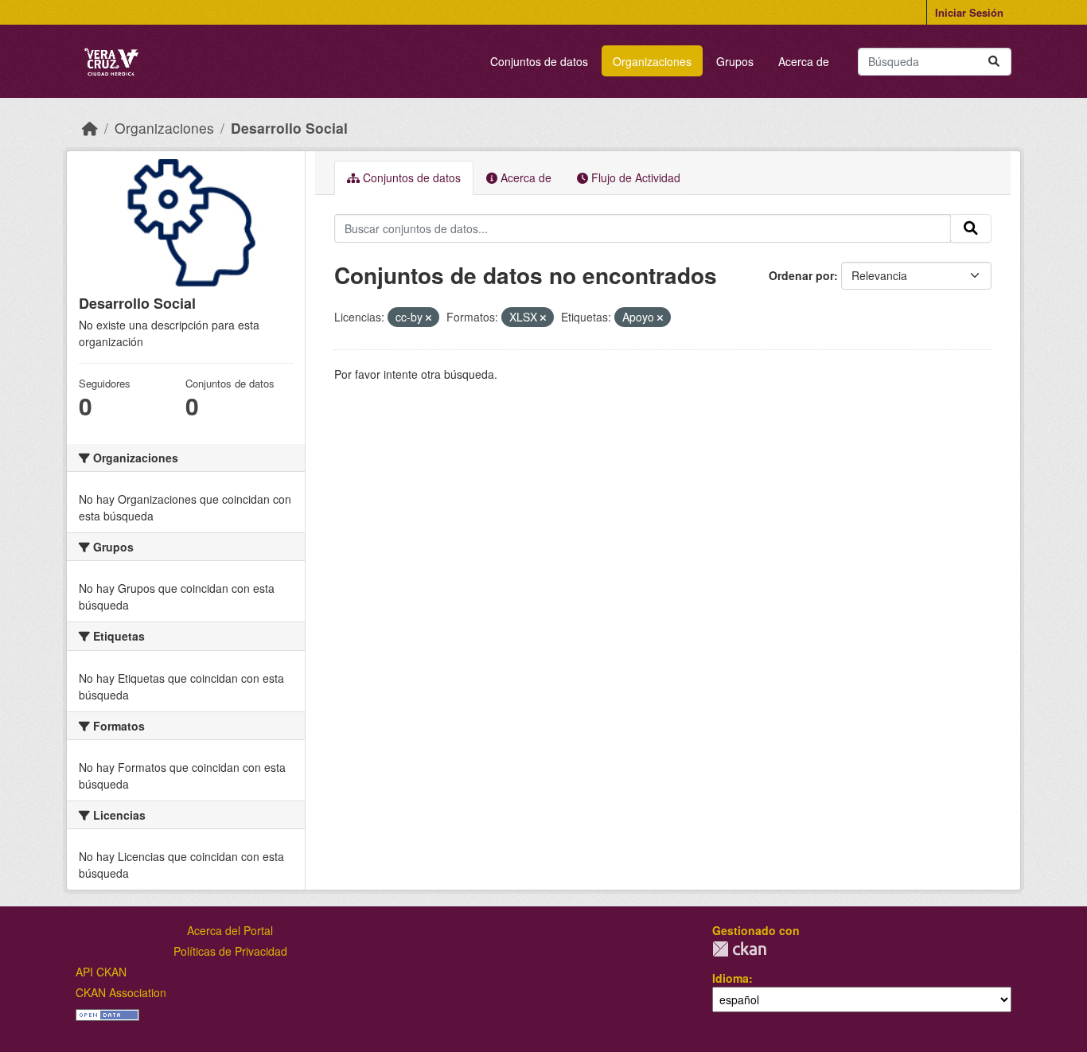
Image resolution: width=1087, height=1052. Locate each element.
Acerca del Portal (230, 930)
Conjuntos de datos (539, 61)
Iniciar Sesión (969, 12)
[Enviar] (994, 62)
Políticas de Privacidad (230, 951)
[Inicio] (90, 128)
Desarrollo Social (289, 128)
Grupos (735, 61)
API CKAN (101, 972)
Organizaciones (652, 61)
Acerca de (803, 61)
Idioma (730, 978)
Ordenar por (801, 275)
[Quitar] (428, 317)
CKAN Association (121, 992)
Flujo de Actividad (634, 177)
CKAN (739, 949)
